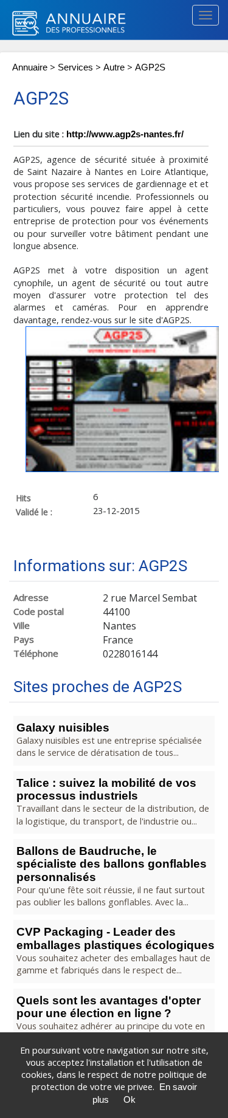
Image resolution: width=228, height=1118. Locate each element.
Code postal (38, 611)
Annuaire (29, 67)
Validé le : (34, 511)
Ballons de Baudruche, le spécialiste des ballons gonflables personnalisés (111, 864)
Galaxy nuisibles (62, 727)
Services (75, 67)
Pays (23, 639)
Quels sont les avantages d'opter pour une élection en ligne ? (108, 1007)
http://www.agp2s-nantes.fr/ (125, 134)
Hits (23, 497)
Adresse (31, 597)
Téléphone (35, 653)
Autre (114, 67)
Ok (129, 1100)
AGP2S (150, 67)
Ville (21, 625)
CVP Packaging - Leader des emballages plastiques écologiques (115, 938)
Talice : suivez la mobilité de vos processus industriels (106, 789)
